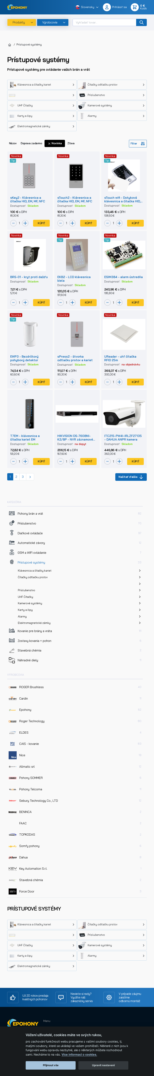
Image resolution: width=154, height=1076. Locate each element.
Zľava (71, 143)
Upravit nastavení (103, 1065)
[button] (87, 7)
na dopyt (80, 444)
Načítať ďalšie (128, 477)
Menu (46, 1021)
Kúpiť (41, 223)
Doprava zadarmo (31, 143)
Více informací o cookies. (79, 1054)
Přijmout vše (51, 1065)
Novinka (56, 143)
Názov (13, 143)
